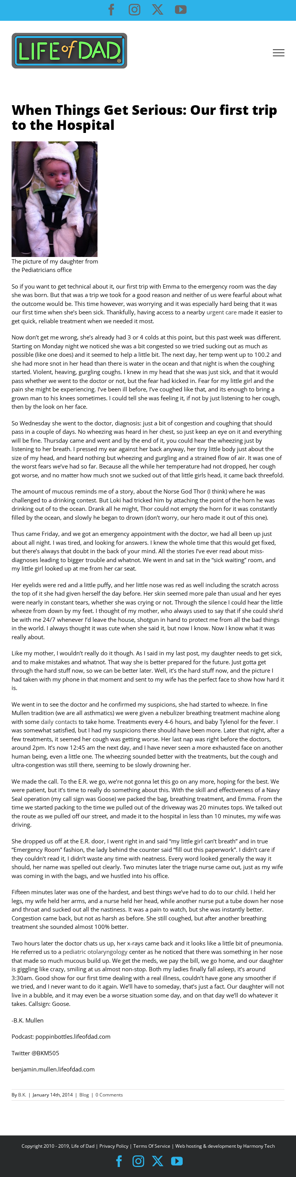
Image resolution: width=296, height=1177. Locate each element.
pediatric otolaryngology (95, 951)
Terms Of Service (151, 1146)
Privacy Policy (113, 1146)
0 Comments (109, 1094)
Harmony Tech (259, 1146)
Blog (84, 1094)
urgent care (222, 312)
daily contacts (59, 721)
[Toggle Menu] (278, 52)
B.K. (22, 1094)
